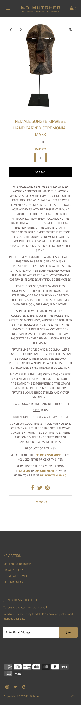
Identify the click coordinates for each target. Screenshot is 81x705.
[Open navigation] (8, 8)
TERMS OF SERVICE (15, 576)
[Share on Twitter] (39, 489)
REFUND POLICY (13, 582)
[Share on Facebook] (32, 489)
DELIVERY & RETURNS (17, 564)
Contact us (40, 502)
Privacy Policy (23, 614)
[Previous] (10, 29)
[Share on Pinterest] (47, 489)
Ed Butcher (33, 696)
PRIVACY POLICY (13, 570)
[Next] (20, 29)
